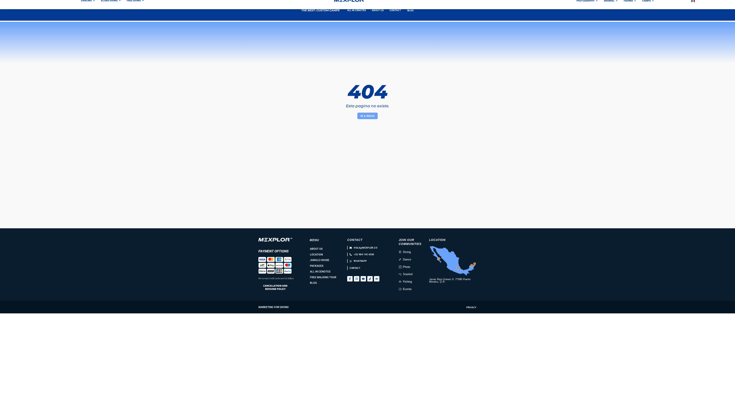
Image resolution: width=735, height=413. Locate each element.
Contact (355, 239)
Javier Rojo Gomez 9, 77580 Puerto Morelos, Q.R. (450, 280)
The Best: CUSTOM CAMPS (320, 10)
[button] (471, 307)
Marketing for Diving (273, 307)
